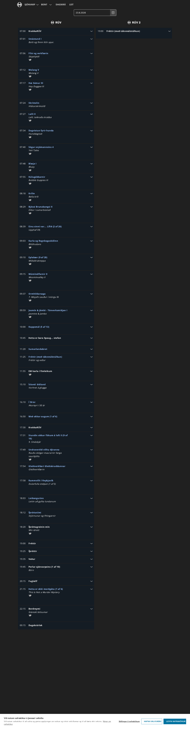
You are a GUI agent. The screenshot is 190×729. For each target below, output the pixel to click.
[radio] (56, 22)
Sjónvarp (30, 4)
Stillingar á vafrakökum (129, 721)
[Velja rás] (50, 4)
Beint (44, 4)
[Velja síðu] (37, 4)
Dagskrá (61, 4)
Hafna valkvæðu (152, 721)
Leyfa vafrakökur (175, 721)
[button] (56, 31)
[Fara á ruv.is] (19, 4)
